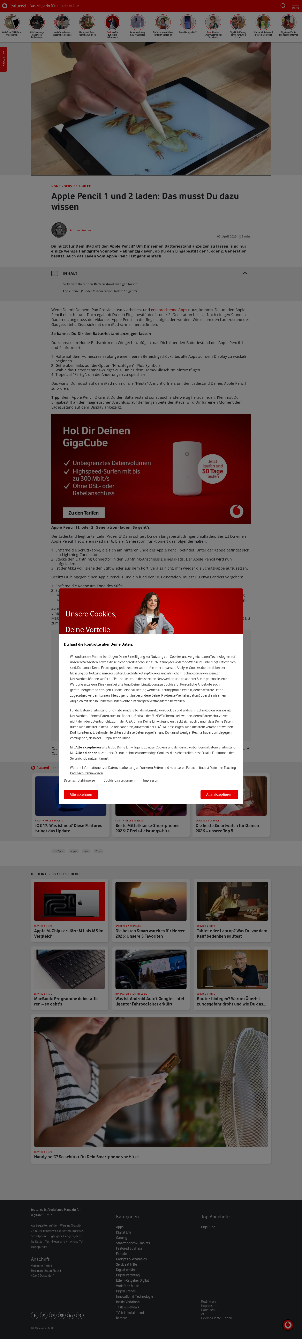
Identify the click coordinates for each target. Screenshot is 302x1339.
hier (135, 668)
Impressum (151, 780)
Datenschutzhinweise (79, 780)
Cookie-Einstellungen (119, 780)
